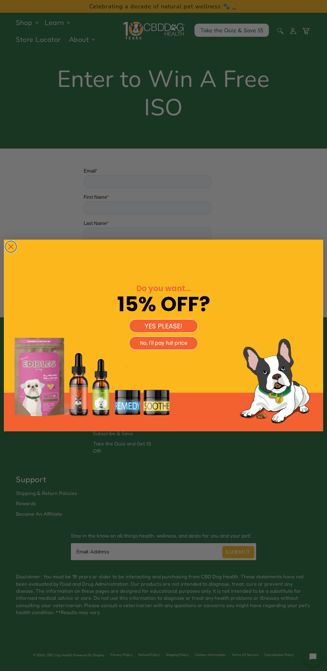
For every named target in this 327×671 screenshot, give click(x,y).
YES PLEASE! (163, 326)
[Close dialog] (11, 246)
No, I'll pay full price (163, 343)
